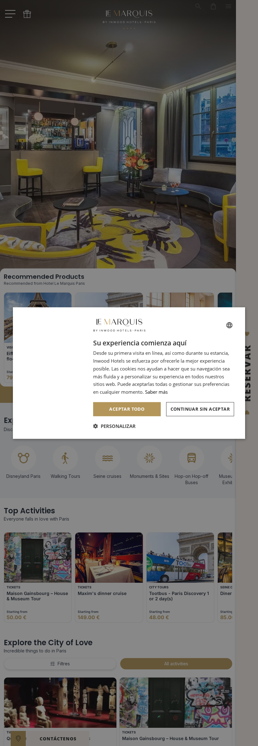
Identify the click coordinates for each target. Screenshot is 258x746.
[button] (114, 425)
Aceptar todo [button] (126, 409)
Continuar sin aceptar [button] (200, 409)
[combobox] (229, 325)
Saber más (156, 392)
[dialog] (129, 373)
